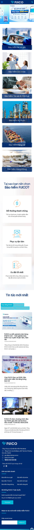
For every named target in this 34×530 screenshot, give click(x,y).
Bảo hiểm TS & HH (7, 481)
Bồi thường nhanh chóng (17, 211)
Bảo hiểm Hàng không (17, 152)
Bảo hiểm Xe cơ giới (17, 30)
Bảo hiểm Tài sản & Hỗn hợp (17, 78)
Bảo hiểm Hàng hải (17, 127)
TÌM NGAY (7, 502)
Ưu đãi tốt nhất (17, 272)
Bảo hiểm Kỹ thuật (17, 103)
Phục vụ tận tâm (17, 241)
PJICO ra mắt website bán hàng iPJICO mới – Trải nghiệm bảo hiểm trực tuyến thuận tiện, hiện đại (16, 336)
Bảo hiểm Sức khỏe (17, 54)
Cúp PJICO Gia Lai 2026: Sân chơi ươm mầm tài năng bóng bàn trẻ (15, 379)
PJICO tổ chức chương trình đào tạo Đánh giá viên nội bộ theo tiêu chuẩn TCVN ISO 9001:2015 (16, 420)
